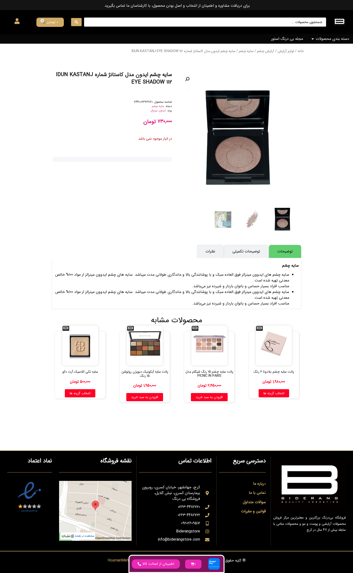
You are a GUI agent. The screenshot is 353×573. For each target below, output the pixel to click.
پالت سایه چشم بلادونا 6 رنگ (274, 371)
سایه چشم (246, 51)
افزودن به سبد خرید (209, 397)
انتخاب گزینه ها (273, 393)
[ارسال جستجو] (76, 22)
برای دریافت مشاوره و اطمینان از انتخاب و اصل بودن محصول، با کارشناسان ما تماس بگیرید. (176, 6)
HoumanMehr (119, 560)
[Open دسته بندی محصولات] (313, 39)
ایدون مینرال (158, 110)
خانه (301, 51)
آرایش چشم (265, 51)
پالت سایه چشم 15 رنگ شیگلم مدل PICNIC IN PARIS (209, 373)
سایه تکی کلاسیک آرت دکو (80, 371)
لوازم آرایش (286, 51)
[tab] (285, 251)
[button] (187, 79)
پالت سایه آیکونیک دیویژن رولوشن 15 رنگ (145, 373)
